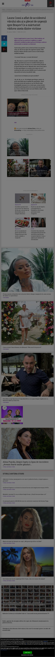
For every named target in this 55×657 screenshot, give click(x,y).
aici (26, 643)
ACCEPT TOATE (27, 652)
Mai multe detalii (46, 641)
